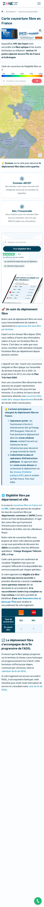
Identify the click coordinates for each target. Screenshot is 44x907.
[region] (22, 122)
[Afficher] (21, 628)
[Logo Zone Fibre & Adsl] (10, 3)
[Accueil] (2, 11)
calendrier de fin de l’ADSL (13, 671)
